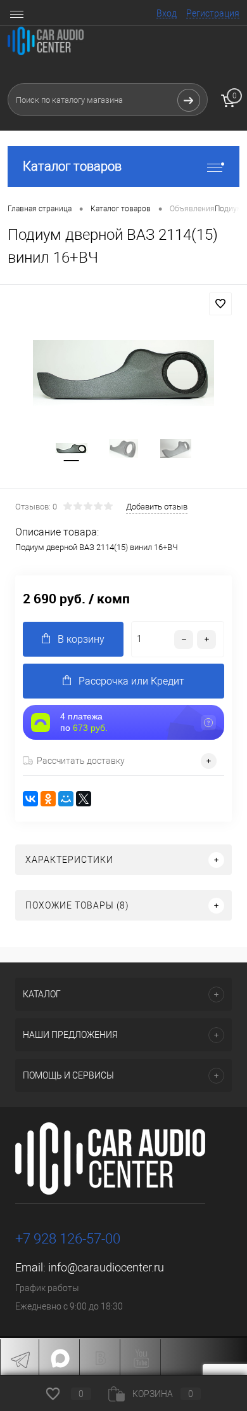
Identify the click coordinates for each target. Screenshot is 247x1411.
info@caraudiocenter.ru (106, 1267)
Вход (166, 13)
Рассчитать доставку (81, 761)
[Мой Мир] (65, 798)
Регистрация (212, 13)
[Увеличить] (123, 373)
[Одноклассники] (48, 798)
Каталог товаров (72, 166)
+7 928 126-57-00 (67, 1238)
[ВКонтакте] (30, 798)
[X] (83, 798)
